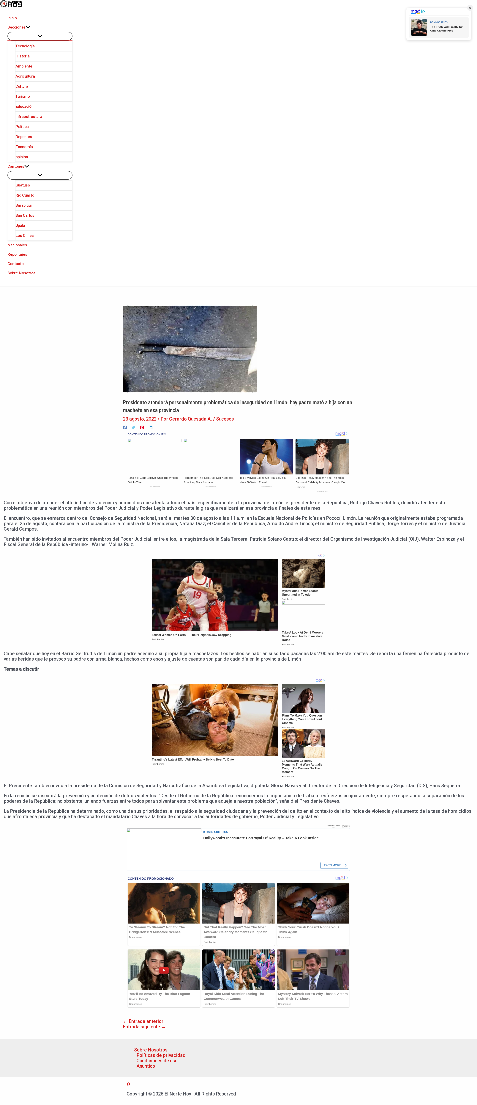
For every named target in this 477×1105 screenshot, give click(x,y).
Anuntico (146, 1066)
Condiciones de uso (157, 1060)
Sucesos (225, 419)
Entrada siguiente (144, 1026)
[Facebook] (125, 427)
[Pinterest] (142, 427)
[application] (28, 27)
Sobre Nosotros (151, 1050)
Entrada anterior (143, 1021)
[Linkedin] (150, 427)
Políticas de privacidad (161, 1055)
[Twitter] (133, 427)
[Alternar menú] (39, 36)
